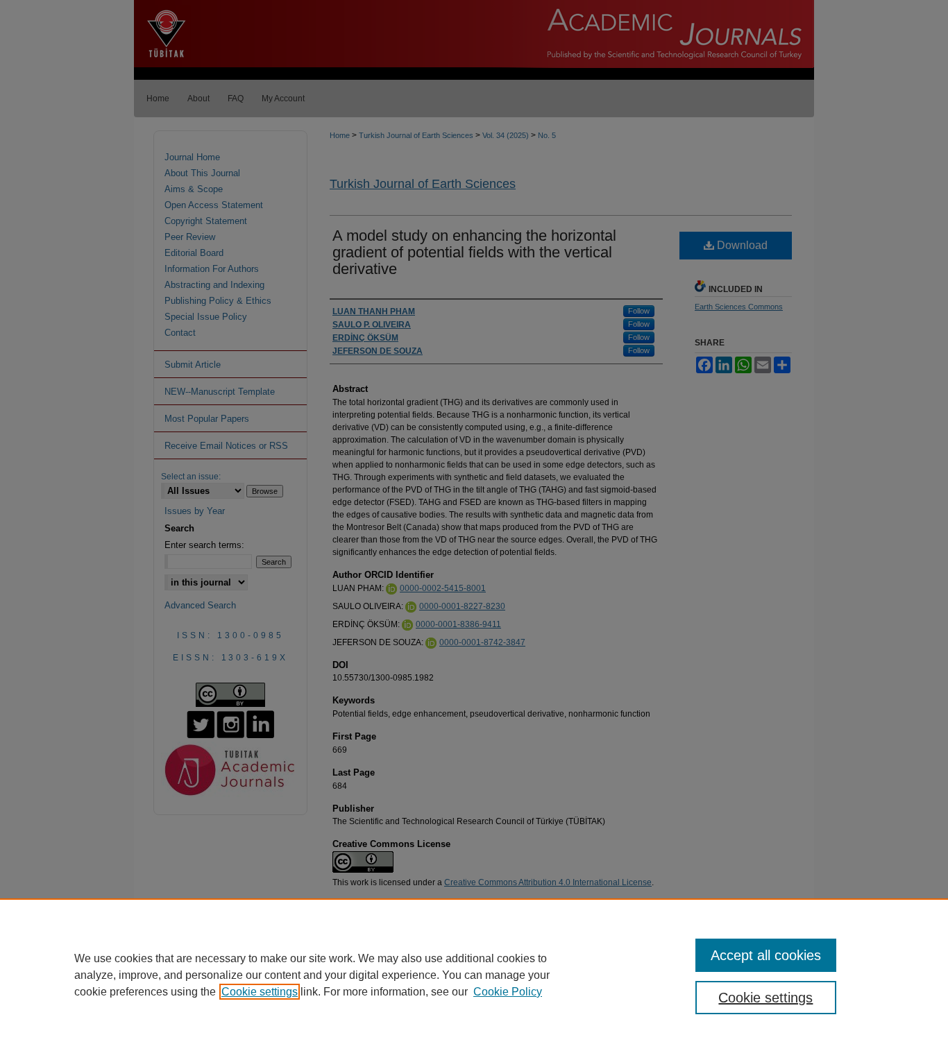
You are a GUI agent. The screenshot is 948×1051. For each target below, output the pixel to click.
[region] (474, 974)
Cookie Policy (507, 992)
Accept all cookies (766, 955)
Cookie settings (259, 992)
